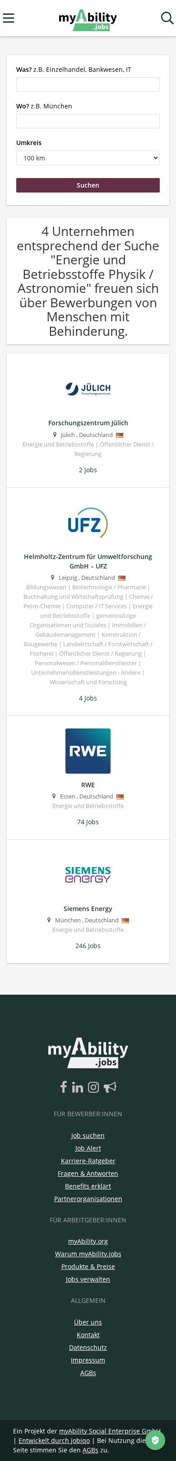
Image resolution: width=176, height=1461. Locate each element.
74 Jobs (88, 821)
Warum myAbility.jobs (88, 1254)
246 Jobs (88, 945)
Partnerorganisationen (88, 1198)
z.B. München (44, 106)
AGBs (88, 1372)
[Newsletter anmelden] (110, 1087)
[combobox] (88, 84)
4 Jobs (88, 698)
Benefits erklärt (88, 1186)
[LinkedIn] (79, 1087)
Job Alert (88, 1148)
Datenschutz (88, 1347)
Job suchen (88, 1135)
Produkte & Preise (88, 1266)
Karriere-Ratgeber (88, 1160)
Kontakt (88, 1334)
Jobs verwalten (88, 1279)
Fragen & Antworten (88, 1173)
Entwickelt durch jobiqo (54, 1440)
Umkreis (29, 142)
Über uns (88, 1322)
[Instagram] (95, 1087)
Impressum (88, 1360)
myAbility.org (88, 1241)
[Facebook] (65, 1087)
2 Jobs (88, 469)
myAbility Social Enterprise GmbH (110, 1431)
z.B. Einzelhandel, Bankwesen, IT (73, 69)
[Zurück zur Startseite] (87, 18)
